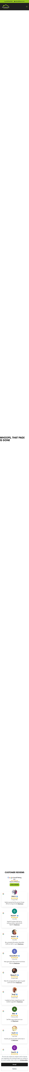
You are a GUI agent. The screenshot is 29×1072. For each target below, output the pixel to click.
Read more (20, 903)
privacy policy (24, 1060)
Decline (15, 1069)
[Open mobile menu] (26, 6)
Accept (14, 1064)
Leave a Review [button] (14, 884)
